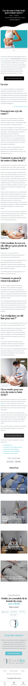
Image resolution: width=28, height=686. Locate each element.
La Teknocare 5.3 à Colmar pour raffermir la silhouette (13, 490)
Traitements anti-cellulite (10, 453)
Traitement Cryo (8, 445)
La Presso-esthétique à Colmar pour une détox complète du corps (13, 578)
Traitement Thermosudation (11, 449)
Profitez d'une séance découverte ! (14, 78)
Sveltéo (3, 403)
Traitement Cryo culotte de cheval (12, 447)
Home (11, 15)
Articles (16, 15)
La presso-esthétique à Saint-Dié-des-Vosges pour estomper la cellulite (13, 519)
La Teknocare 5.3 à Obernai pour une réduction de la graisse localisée (13, 549)
